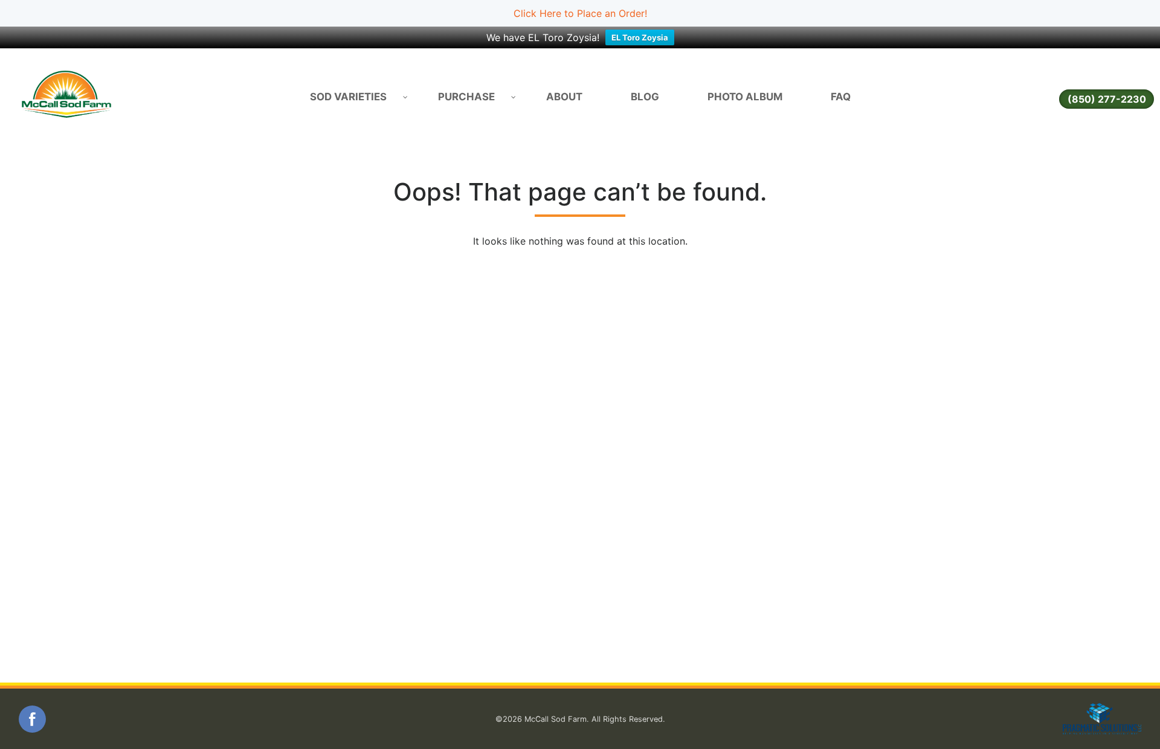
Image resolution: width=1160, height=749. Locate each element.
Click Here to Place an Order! (580, 13)
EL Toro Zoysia (639, 37)
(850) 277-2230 (1107, 99)
